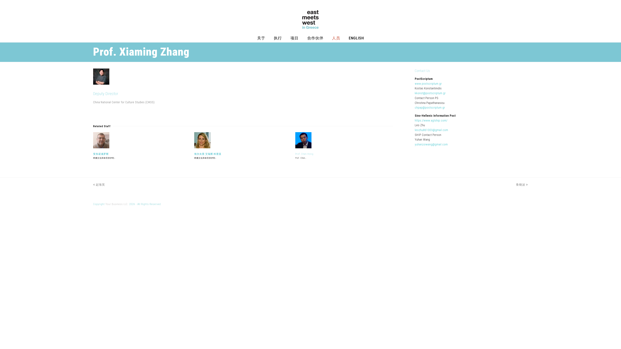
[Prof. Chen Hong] (303, 147)
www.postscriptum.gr (428, 83)
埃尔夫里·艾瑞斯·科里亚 (207, 154)
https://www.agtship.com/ (431, 120)
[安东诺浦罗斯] (101, 147)
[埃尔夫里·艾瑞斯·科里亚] (202, 147)
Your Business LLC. (116, 204)
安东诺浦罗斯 (101, 154)
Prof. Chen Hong (304, 154)
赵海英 (100, 184)
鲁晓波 (520, 184)
